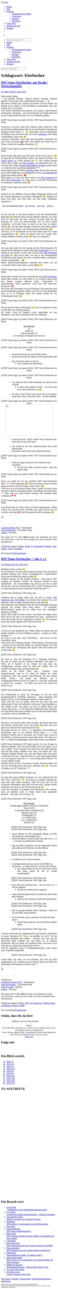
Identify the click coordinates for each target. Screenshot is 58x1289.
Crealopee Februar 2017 (11, 982)
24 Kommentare (19, 1010)
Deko (21, 546)
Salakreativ (11, 1253)
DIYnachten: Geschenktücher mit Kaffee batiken (27, 1224)
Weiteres (10, 11)
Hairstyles (16, 21)
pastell (22, 1005)
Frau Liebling (28, 163)
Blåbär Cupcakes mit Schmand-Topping (23, 1219)
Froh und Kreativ (8, 530)
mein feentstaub (13, 1243)
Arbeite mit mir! (13, 26)
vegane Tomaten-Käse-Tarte (18, 1274)
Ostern (4, 532)
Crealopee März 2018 (10, 528)
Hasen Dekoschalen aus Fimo (32, 165)
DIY (8, 9)
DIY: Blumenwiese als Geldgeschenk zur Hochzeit (28, 1250)
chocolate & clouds (14, 1217)
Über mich (11, 23)
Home (9, 7)
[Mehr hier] (29, 1037)
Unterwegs (16, 16)
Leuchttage (11, 1241)
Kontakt (9, 28)
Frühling (47, 546)
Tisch (10, 549)
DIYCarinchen (47, 178)
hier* (20, 806)
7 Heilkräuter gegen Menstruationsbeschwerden (26, 1210)
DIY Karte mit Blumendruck (18, 1231)
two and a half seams (15, 1269)
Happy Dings (7, 160)
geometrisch (6, 1005)
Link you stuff (7, 987)
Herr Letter (11, 1234)
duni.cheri (10, 1226)
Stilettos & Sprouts (14, 1265)
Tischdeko (17, 549)
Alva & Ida (11, 1207)
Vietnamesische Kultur (21, 14)
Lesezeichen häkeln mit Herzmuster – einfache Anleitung (30, 1214)
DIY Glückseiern (13, 180)
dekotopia (10, 1222)
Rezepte (15, 19)
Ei (32, 546)
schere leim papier (14, 1257)
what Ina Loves (13, 1272)
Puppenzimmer (12, 1248)
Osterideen (42, 134)
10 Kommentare (19, 553)
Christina (30, 170)
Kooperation (25, 1279)
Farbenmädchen (13, 1229)
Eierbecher (38, 546)
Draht (27, 546)
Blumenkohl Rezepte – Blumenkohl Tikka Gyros (27, 1267)
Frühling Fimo (49, 1003)
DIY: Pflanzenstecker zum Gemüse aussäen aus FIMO (29, 1245)
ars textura (10, 1212)
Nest (54, 546)
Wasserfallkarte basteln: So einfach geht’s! (24, 1255)
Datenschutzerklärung (41, 1279)
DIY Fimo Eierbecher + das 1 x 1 (24, 559)
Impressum (5, 1281)
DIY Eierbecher (41, 250)
